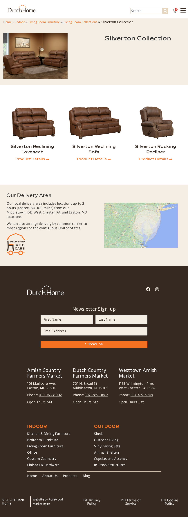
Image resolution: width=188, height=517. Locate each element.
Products (70, 476)
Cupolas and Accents (110, 459)
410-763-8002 (50, 395)
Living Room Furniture (44, 22)
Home (7, 22)
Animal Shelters (107, 452)
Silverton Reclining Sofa (94, 149)
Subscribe (94, 344)
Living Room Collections (80, 22)
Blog (86, 476)
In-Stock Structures (109, 465)
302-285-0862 (96, 395)
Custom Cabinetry (41, 459)
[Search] (165, 11)
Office (32, 452)
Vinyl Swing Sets (107, 446)
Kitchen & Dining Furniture (48, 434)
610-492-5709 (142, 395)
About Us (49, 476)
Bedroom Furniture (42, 440)
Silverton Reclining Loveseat (32, 149)
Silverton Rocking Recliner (155, 149)
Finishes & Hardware (43, 465)
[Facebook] (148, 289)
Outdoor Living (106, 440)
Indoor (20, 22)
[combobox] (146, 11)
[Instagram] (157, 289)
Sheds (98, 434)
